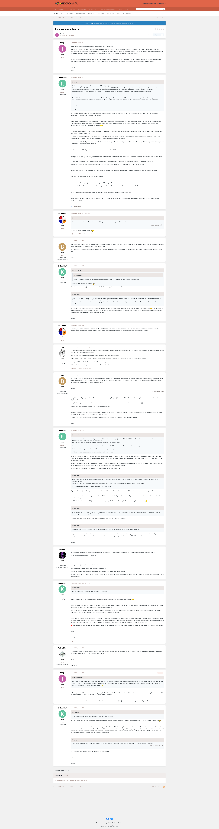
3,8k (63, 362)
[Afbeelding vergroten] (76, 206)
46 (63, 663)
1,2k (63, 564)
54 (63, 57)
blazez (62, 241)
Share (149, 35)
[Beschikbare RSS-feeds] (164, 787)
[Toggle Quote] (73, 82)
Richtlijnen (70, 13)
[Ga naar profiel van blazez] (62, 247)
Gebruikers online (80, 13)
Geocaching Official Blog (108, 9)
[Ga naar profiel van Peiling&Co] (62, 654)
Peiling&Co (62, 648)
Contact (114, 823)
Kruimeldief (62, 78)
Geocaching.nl (82, 9)
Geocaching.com (93, 9)
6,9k (63, 92)
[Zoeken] (164, 9)
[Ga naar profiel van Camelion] (62, 220)
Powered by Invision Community (109, 826)
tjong (62, 43)
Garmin (72, 35)
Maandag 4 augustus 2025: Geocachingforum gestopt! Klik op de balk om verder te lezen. (109, 23)
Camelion (62, 214)
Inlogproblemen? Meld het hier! (106, 13)
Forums (56, 13)
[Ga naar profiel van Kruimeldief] (62, 83)
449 (63, 255)
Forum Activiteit (71, 9)
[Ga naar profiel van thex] (62, 353)
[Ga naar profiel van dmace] (62, 555)
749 (63, 228)
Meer (126, 9)
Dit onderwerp (155, 9)
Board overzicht (59, 9)
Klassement (91, 13)
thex (62, 347)
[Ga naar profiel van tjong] (57, 35)
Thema (98, 823)
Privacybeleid (107, 823)
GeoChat (120, 9)
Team (62, 13)
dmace (62, 549)
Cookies (120, 823)
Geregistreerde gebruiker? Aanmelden (153, 3)
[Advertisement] (104, 803)
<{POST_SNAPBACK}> (156, 225)
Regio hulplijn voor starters (124, 13)
